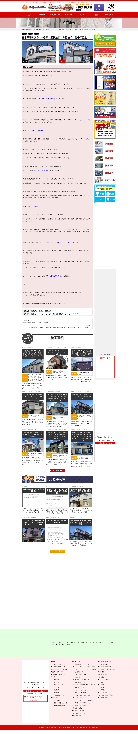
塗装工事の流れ (55, 15)
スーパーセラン (79, 695)
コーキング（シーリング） (81, 518)
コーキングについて (79, 710)
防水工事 (56, 684)
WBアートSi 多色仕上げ (82, 677)
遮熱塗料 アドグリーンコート (83, 661)
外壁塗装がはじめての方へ (60, 666)
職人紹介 (103, 687)
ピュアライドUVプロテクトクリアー (85, 682)
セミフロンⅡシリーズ (81, 690)
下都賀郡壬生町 (75, 429)
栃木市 (63, 643)
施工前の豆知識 (77, 713)
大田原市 (73, 641)
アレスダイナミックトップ (82, 692)
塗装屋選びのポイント (59, 669)
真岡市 (112, 641)
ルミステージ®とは (80, 687)
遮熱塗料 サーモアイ (81, 679)
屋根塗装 (36, 34)
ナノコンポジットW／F (81, 671)
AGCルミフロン (79, 684)
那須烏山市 (81, 641)
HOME (28, 15)
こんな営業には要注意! (106, 692)
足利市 (101, 641)
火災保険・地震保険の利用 (107, 666)
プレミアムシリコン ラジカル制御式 (85, 666)
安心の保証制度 (104, 661)
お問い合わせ (109, 15)
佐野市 (106, 641)
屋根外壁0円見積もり (58, 671)
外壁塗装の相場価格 (60, 702)
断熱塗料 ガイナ (79, 669)
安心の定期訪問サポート (106, 664)
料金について (69, 15)
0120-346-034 (106, 440)
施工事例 (82, 15)
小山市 (23, 347)
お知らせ (103, 684)
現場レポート (103, 671)
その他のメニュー (104, 695)
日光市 (95, 641)
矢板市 (67, 641)
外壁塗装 (30, 34)
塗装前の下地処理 (78, 708)
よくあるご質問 (104, 677)
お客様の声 (102, 674)
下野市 (72, 347)
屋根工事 (32, 347)
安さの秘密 (57, 697)
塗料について (77, 659)
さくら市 (89, 641)
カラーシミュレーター (79, 702)
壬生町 (48, 518)
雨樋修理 (56, 690)
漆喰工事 (56, 687)
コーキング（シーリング (57, 347)
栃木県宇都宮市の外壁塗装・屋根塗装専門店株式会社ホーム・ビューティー (63, 726)
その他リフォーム (59, 692)
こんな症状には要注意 (59, 661)
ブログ (101, 679)
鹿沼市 (69, 643)
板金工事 (34, 518)
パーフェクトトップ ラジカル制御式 (85, 664)
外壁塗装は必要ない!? (58, 664)
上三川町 (48, 486)
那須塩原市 (60, 641)
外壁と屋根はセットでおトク (62, 700)
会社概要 (96, 15)
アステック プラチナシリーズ (84, 700)
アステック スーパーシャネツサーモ (86, 697)
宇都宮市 (24, 34)
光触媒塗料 (78, 674)
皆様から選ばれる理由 (105, 659)
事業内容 (42, 15)
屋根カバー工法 (58, 682)
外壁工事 (27, 347)
